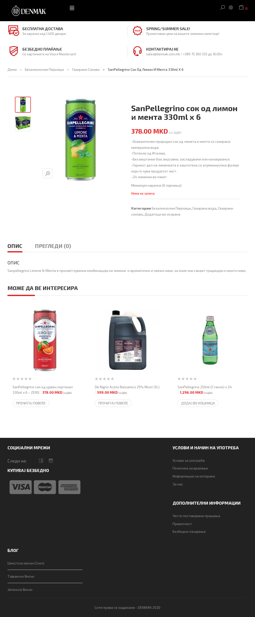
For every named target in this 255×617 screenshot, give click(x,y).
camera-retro (51, 461)
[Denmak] (34, 10)
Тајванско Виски (20, 576)
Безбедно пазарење (189, 531)
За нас (178, 484)
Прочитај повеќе (31, 403)
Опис (14, 245)
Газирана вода (204, 208)
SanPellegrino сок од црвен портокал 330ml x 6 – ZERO (42, 389)
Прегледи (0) (53, 245)
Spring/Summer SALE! (168, 28)
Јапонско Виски (19, 589)
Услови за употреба (189, 460)
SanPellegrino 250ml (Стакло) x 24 (205, 389)
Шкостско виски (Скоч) (25, 563)
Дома (12, 69)
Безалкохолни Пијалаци (44, 69)
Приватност (182, 524)
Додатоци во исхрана (162, 214)
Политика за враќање (190, 468)
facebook (41, 461)
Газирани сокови (86, 69)
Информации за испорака (194, 476)
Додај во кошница (198, 403)
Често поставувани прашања (196, 516)
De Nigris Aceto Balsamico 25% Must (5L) (127, 389)
